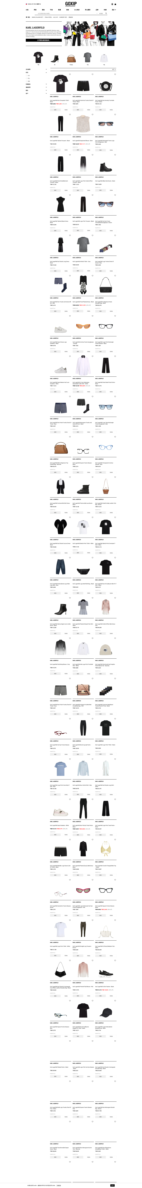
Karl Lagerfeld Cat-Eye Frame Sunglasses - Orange (83, 342)
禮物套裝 (71, 17)
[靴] (54, 57)
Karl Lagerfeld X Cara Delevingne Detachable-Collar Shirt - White (81, 383)
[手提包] (71, 57)
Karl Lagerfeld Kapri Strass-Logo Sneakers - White (58, 342)
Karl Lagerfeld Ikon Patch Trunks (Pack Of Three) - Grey (60, 705)
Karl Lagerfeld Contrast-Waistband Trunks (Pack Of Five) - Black (104, 705)
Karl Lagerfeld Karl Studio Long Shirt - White (104, 786)
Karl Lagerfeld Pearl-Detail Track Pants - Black (105, 383)
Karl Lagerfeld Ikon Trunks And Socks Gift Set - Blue (60, 302)
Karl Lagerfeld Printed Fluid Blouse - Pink (83, 986)
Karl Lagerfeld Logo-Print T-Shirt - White (60, 946)
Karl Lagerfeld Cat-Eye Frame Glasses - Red (60, 745)
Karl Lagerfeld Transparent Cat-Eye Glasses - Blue (104, 463)
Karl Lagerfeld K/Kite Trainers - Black (104, 986)
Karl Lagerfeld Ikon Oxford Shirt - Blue (82, 785)
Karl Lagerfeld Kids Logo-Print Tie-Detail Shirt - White (83, 665)
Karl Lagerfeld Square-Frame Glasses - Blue (60, 1027)
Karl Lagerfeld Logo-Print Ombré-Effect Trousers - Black (83, 181)
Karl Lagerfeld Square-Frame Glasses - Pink (82, 1108)
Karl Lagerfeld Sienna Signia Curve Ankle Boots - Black (60, 624)
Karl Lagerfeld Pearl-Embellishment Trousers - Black (59, 181)
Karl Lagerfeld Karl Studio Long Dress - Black (60, 262)
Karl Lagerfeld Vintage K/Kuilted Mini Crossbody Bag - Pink (82, 705)
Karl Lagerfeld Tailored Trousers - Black (60, 140)
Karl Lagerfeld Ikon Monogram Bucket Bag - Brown (105, 1108)
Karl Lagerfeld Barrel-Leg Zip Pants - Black (82, 745)
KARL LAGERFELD (54, 96)
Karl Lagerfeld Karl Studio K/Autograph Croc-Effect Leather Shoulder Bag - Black (60, 987)
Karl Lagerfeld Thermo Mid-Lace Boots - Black (83, 504)
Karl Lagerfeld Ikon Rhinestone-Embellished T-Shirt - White (103, 1148)
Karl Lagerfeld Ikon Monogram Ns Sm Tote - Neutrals (82, 1148)
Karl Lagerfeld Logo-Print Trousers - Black (83, 221)
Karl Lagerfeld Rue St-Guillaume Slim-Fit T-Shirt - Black (105, 584)
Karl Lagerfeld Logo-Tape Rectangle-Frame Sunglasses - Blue (104, 423)
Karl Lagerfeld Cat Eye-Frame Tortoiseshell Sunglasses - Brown (103, 222)
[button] (36, 69)
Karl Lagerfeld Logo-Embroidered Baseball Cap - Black (103, 1027)
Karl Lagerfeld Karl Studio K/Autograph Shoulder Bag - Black (105, 1067)
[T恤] (38, 57)
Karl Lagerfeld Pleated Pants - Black (59, 1067)
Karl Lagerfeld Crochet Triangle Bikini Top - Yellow (105, 866)
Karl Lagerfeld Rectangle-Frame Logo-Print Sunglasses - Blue (105, 141)
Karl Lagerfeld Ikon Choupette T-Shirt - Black (59, 101)
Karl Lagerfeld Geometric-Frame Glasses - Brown (60, 906)
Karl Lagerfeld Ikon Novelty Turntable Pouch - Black (104, 101)
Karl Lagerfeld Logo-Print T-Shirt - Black (105, 745)
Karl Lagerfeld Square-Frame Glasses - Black (82, 463)
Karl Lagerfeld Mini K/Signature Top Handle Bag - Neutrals (59, 463)
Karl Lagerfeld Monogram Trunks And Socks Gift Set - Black (82, 423)
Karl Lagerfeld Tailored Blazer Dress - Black (59, 222)
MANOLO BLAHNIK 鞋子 (37, 17)
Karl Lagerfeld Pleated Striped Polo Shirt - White (83, 624)
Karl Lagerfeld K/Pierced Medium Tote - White (105, 947)
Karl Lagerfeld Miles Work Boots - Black (105, 181)
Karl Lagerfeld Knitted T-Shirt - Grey (81, 261)
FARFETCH (52, 107)
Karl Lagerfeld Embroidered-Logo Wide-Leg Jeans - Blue (60, 584)
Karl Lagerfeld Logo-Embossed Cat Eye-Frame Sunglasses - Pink (83, 906)
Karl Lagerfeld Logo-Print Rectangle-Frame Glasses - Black (104, 342)
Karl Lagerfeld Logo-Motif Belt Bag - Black (83, 583)
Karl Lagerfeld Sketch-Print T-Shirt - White (83, 543)
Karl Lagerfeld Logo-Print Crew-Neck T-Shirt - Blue (60, 786)
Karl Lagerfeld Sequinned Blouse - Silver (83, 140)
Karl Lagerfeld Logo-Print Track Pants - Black (105, 826)
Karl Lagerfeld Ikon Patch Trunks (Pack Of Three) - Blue (60, 423)
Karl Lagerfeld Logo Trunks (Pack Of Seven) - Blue (104, 262)
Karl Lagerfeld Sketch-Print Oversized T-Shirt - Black (105, 544)
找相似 (66, 109)
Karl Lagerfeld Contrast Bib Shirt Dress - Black (60, 504)
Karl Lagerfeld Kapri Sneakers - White (59, 825)
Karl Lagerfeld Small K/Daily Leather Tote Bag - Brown (105, 504)
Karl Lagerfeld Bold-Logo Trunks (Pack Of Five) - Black (60, 1108)
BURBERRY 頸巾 (63, 17)
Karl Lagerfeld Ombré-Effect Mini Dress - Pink (105, 624)
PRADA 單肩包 (48, 17)
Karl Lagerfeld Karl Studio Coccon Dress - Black (60, 544)
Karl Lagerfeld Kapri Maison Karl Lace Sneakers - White (59, 383)
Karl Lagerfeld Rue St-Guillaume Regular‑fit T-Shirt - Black (81, 1027)
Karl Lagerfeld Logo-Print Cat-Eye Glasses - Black (83, 1067)
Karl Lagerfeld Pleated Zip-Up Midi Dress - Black (83, 866)
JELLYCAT (55, 17)
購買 (55, 109)
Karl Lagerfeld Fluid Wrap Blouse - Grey (60, 664)
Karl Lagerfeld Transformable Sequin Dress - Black (59, 1148)
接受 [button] (112, 1185)
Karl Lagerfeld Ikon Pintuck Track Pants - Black (83, 826)
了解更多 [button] (58, 1185)
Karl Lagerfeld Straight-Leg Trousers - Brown (82, 947)
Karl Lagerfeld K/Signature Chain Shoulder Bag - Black (103, 302)
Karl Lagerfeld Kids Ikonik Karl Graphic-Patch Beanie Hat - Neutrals (105, 665)
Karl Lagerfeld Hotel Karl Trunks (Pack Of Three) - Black (83, 101)
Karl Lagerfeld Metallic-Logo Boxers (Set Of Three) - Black (60, 866)
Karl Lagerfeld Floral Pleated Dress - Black (83, 301)
